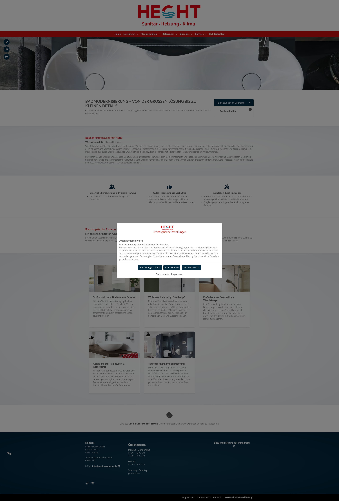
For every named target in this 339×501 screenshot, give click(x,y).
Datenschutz (162, 274)
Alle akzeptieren (191, 267)
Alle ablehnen (172, 267)
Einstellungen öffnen (150, 267)
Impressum (177, 274)
